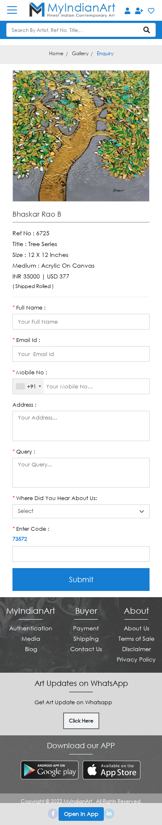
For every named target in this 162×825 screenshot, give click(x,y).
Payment (86, 628)
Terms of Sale (136, 638)
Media (31, 638)
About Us (136, 628)
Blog (31, 648)
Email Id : (26, 340)
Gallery (80, 53)
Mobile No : (29, 372)
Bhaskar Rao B (36, 214)
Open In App (81, 813)
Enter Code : (30, 528)
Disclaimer (136, 648)
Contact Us (86, 648)
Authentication (30, 628)
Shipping (86, 638)
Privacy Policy (136, 659)
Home (56, 53)
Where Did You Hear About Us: (54, 498)
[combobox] (28, 386)
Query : (23, 451)
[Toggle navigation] (16, 10)
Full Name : (29, 307)
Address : (24, 404)
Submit (81, 579)
